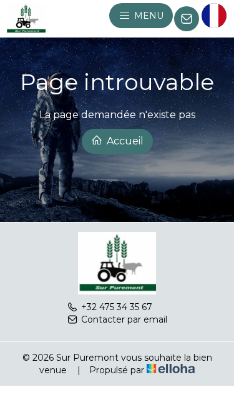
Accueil (124, 141)
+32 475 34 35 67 (116, 307)
